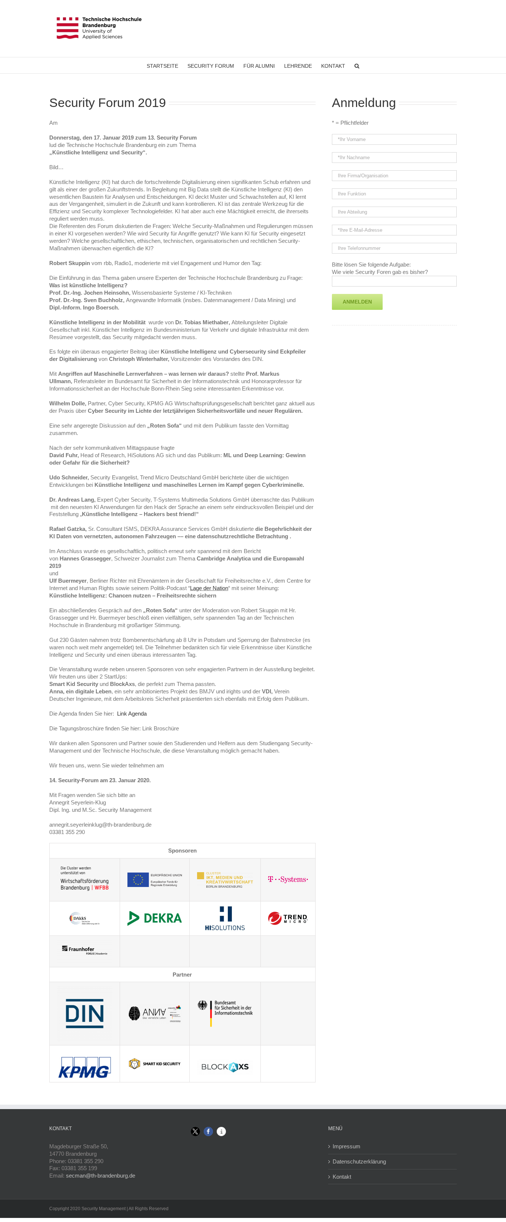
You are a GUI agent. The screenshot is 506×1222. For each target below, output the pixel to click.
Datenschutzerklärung (359, 1161)
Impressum (346, 1146)
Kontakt (342, 1177)
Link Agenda (132, 713)
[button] (195, 1131)
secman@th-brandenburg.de (100, 1175)
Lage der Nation (209, 588)
